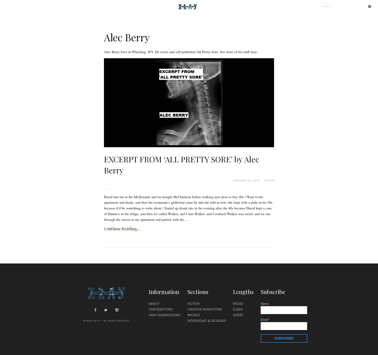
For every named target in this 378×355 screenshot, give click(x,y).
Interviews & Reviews (206, 321)
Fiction (193, 303)
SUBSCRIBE (284, 338)
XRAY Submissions (164, 315)
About (154, 303)
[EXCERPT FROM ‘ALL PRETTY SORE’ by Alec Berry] (189, 102)
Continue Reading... (122, 228)
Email (264, 319)
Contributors (161, 309)
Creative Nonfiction (204, 309)
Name (265, 303)
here (254, 51)
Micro (238, 303)
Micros (193, 315)
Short (238, 315)
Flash (238, 309)
